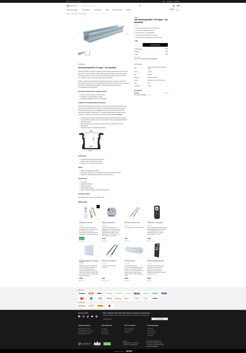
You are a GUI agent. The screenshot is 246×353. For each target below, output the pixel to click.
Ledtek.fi (68, 13)
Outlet (107, 10)
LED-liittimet (127, 332)
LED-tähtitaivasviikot (117, 10)
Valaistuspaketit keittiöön (84, 328)
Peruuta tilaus (150, 333)
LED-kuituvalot (104, 330)
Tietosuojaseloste (151, 332)
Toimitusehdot (150, 330)
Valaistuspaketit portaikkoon (85, 332)
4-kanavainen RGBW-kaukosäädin (155, 261)
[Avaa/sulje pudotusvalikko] (67, 1)
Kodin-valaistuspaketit (72, 10)
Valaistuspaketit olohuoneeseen (86, 330)
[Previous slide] (79, 33)
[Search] (140, 6)
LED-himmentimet (128, 330)
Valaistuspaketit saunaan (84, 333)
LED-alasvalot (104, 332)
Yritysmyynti (169, 1)
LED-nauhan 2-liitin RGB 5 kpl (109, 261)
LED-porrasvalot (105, 333)
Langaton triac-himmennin (108, 222)
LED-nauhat (104, 328)
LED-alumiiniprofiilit (82, 13)
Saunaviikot (128, 10)
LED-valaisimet (97, 10)
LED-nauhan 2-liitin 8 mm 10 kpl (132, 222)
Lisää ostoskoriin (155, 45)
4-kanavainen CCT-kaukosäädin (155, 222)
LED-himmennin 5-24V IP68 (85, 222)
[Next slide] (127, 33)
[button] (177, 6)
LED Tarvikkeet (85, 10)
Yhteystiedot (176, 1)
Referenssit (150, 335)
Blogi (164, 1)
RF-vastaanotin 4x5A (130, 261)
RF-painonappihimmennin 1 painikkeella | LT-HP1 (89, 261)
